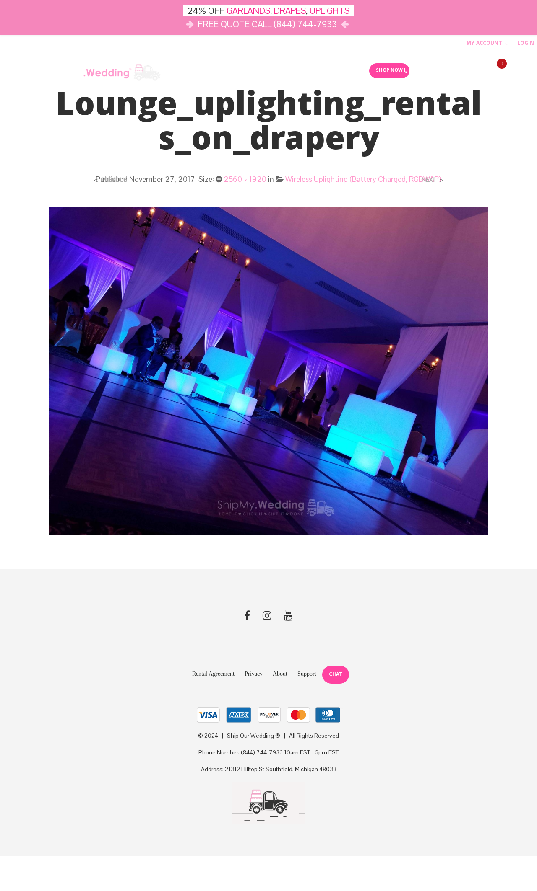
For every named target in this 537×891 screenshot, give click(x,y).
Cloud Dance (302, 70)
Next (428, 180)
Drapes (254, 70)
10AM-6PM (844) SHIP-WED (445, 70)
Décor (180, 70)
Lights (217, 70)
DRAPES (290, 10)
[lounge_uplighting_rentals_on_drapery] (268, 370)
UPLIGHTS (329, 10)
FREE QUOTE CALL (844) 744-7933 (267, 24)
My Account (484, 43)
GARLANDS (248, 10)
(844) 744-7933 (262, 752)
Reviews (345, 70)
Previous (114, 180)
